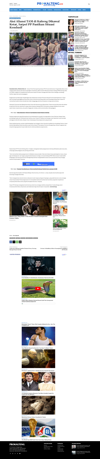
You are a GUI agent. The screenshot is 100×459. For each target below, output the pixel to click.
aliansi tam (35, 238)
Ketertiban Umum (29, 238)
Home (10, 16)
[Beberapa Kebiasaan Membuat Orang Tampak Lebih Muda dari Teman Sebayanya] (71, 28)
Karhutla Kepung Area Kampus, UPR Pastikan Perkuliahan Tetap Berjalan (82, 56)
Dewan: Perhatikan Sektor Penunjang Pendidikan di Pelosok (53, 249)
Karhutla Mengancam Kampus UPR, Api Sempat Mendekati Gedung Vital (82, 63)
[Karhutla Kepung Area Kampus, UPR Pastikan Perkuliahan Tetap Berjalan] (71, 58)
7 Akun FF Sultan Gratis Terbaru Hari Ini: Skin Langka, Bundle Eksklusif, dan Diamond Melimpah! (82, 47)
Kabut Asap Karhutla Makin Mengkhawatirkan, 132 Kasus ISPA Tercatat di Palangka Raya (82, 70)
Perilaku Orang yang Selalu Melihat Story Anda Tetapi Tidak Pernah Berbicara (82, 40)
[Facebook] (10, 242)
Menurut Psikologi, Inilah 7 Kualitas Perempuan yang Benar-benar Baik (82, 21)
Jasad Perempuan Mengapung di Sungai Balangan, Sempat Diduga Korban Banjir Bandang (82, 34)
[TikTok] (15, 453)
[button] (89, 4)
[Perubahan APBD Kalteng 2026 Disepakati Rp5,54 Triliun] (71, 84)
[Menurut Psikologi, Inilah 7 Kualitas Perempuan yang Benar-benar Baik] (71, 22)
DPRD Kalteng (12, 238)
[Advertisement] (38, 77)
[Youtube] (20, 453)
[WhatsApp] (17, 242)
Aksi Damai (23, 238)
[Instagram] (13, 453)
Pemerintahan (15, 16)
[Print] (20, 242)
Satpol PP (18, 238)
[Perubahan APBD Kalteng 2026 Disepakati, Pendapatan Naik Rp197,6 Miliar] (71, 77)
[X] (14, 242)
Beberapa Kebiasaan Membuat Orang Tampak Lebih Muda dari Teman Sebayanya (81, 28)
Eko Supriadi (16, 235)
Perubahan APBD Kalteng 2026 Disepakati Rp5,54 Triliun (81, 82)
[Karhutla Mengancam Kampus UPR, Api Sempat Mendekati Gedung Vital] (71, 64)
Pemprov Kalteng (22, 16)
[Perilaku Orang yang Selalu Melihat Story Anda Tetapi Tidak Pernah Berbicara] (71, 41)
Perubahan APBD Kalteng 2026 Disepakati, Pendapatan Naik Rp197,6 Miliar (82, 76)
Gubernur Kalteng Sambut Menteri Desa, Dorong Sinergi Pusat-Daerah (22, 249)
